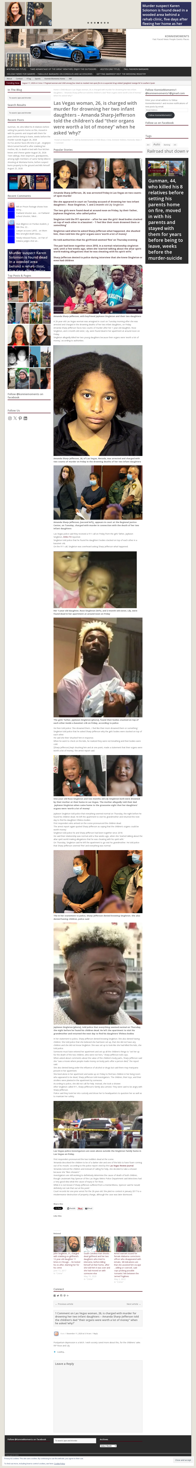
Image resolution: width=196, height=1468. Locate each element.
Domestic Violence (119, 150)
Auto (156, 155)
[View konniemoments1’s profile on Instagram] (61, 1306)
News (138, 150)
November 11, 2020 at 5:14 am (79, 1344)
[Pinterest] (20, 419)
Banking (167, 156)
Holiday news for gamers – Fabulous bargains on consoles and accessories (49, 84)
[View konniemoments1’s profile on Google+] (68, 1306)
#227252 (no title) (110, 80)
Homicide (131, 150)
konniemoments (87, 150)
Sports (38, 89)
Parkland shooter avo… (27, 224)
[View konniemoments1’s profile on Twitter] (58, 1306)
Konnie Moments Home (55, 89)
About (9, 89)
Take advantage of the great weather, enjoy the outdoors (63, 80)
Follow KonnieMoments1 (160, 126)
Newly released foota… (27, 248)
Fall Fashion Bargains (136, 80)
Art (148, 156)
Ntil (70, 89)
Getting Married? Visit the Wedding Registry (121, 84)
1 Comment (58, 153)
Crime (108, 150)
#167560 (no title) (16, 80)
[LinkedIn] (25, 419)
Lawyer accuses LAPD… (27, 241)
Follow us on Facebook (159, 133)
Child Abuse (100, 150)
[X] (15, 419)
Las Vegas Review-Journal (121, 1176)
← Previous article (64, 1314)
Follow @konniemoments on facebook (25, 396)
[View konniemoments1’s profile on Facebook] (55, 1306)
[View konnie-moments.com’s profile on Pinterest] (64, 1306)
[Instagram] (10, 419)
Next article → (134, 1314)
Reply (95, 1344)
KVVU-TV (67, 547)
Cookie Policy (59, 1463)
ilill (175, 156)
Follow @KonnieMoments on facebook (27, 1450)
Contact (19, 89)
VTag (29, 89)
